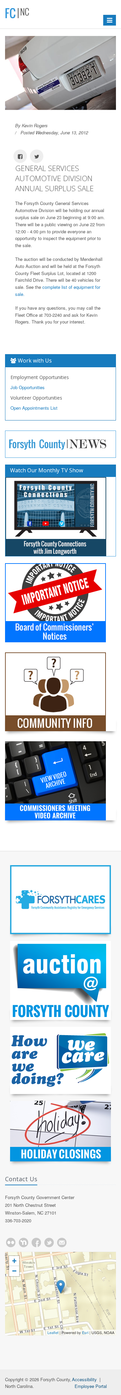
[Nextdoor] (23, 1242)
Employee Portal (91, 1386)
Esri (85, 1332)
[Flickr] (10, 1242)
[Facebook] (36, 1242)
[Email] (62, 1242)
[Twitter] (49, 1242)
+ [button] (14, 1261)
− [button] (14, 1271)
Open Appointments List (33, 408)
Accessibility (84, 1379)
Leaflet (52, 1332)
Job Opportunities (27, 387)
